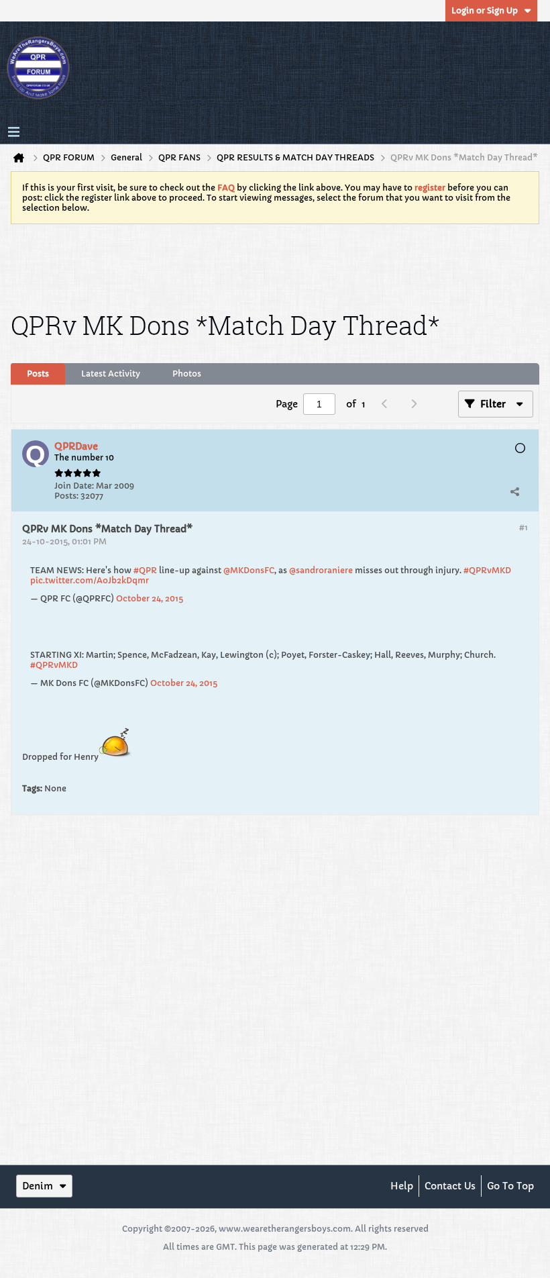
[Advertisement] (275, 265)
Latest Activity (110, 373)
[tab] (38, 374)
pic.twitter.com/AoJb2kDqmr (89, 580)
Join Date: (74, 486)
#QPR (145, 570)
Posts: (66, 496)
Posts (38, 373)
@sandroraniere (321, 570)
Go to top (510, 1186)
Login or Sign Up (484, 10)
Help (401, 1186)
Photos (186, 373)
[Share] (514, 491)
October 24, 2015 (149, 598)
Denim (37, 1186)
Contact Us (450, 1186)
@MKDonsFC (248, 570)
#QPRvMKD (487, 570)
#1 (523, 527)
